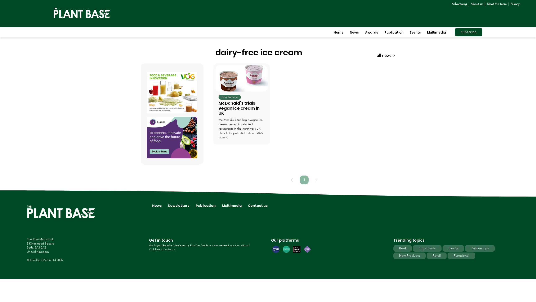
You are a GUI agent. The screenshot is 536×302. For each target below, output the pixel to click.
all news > (386, 55)
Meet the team (497, 4)
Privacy (515, 4)
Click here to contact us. (162, 249)
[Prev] (291, 180)
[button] (354, 32)
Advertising (460, 4)
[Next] (316, 180)
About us (477, 4)
